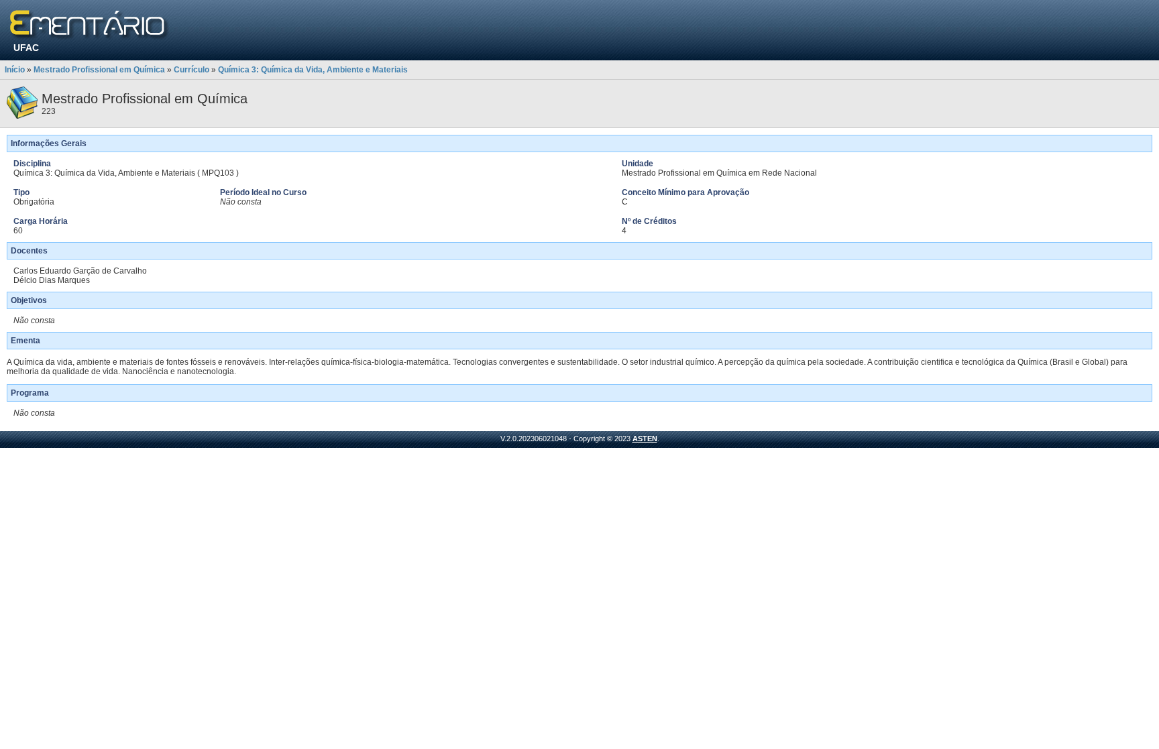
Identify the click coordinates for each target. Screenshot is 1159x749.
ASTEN (644, 439)
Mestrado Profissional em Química (99, 69)
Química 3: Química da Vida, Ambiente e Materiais (313, 69)
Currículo (191, 69)
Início (15, 69)
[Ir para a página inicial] (89, 25)
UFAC (26, 47)
